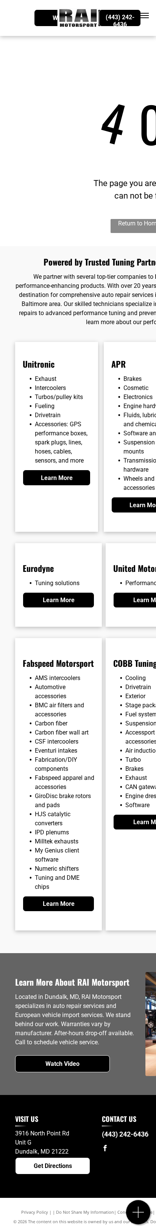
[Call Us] (138, 1216)
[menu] (144, 15)
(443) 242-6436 (125, 1134)
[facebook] (105, 1149)
